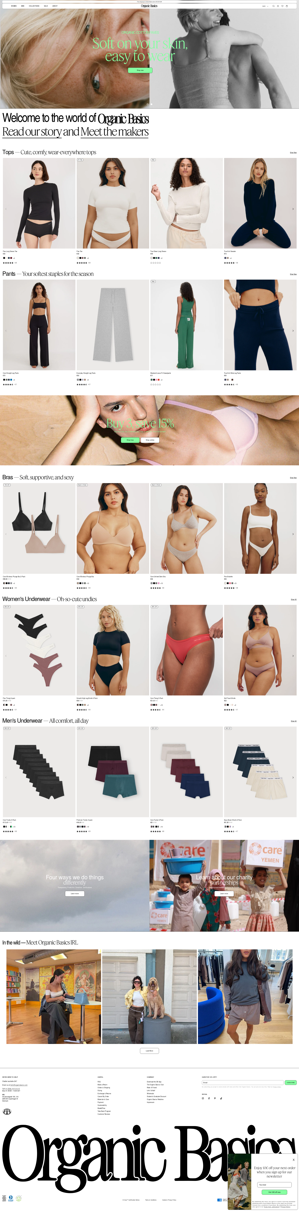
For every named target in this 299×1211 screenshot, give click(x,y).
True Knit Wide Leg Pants (232, 373)
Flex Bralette (228, 577)
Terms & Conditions (151, 1200)
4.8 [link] (16, 263)
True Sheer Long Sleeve (158, 251)
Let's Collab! (151, 1090)
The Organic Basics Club (155, 1085)
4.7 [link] (16, 384)
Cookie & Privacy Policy (169, 1200)
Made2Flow (101, 1108)
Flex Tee (79, 251)
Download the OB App (154, 1082)
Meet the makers (114, 131)
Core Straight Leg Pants (11, 373)
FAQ (99, 1082)
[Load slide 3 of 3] (151, 104)
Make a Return (102, 1085)
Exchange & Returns (104, 1093)
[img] (4, 263)
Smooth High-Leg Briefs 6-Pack (87, 698)
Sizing (100, 1090)
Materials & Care (103, 1099)
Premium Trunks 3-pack (85, 820)
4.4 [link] (163, 710)
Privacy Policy (277, 1087)
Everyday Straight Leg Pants (86, 373)
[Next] (292, 209)
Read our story (32, 131)
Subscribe (291, 1082)
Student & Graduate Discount (156, 1096)
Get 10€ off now (275, 1192)
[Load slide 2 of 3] (148, 104)
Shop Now (293, 153)
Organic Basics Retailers (155, 1099)
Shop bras (130, 440)
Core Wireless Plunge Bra (85, 577)
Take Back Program (104, 1111)
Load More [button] (149, 1051)
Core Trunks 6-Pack (157, 820)
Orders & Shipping (104, 1087)
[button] (273, 6)
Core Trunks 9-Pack (9, 820)
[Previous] (6, 209)
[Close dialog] (295, 1156)
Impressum (150, 1102)
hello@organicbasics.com (18, 1085)
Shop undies (150, 440)
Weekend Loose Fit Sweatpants (160, 373)
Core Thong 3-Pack (156, 698)
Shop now (140, 70)
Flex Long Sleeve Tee (10, 251)
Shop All (294, 599)
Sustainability (102, 1105)
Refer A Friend (152, 1087)
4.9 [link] (89, 831)
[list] (149, 212)
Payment (100, 1102)
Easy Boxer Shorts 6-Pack (233, 820)
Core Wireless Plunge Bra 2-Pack (14, 577)
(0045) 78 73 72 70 (13, 1089)
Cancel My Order (103, 1096)
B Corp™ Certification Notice (131, 1200)
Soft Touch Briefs (230, 698)
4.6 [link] (237, 384)
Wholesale (150, 1093)
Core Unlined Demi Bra (158, 577)
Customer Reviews (104, 1114)
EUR (264, 6)
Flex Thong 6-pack (9, 698)
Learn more (75, 893)
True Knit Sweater (230, 251)
